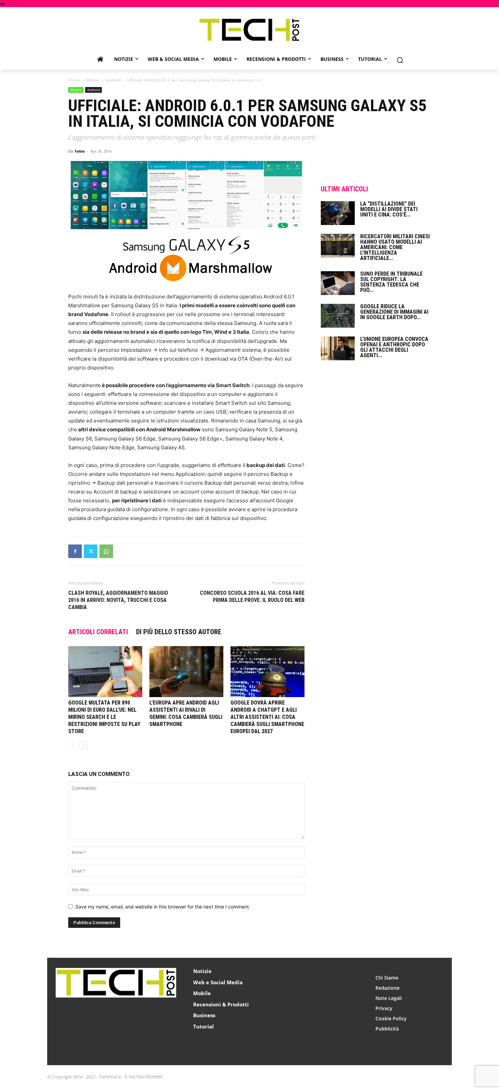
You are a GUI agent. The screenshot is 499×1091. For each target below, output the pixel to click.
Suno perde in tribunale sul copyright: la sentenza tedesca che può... (391, 282)
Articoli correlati (98, 632)
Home (74, 80)
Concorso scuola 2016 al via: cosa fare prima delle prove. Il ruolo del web (252, 596)
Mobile (92, 80)
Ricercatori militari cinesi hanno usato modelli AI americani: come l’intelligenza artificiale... (395, 247)
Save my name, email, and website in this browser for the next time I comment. (162, 907)
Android (113, 80)
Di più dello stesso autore (178, 632)
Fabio (80, 151)
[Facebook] (75, 551)
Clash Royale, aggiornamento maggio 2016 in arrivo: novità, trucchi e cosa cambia (118, 600)
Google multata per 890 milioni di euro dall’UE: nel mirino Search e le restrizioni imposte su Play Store (104, 716)
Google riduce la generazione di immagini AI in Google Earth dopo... (394, 312)
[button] (400, 60)
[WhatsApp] (106, 551)
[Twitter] (90, 551)
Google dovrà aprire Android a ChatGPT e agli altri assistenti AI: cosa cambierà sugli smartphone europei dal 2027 (267, 716)
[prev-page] (72, 745)
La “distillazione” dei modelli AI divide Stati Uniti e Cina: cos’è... (389, 209)
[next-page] (83, 745)
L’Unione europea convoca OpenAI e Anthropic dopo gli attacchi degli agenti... (394, 347)
